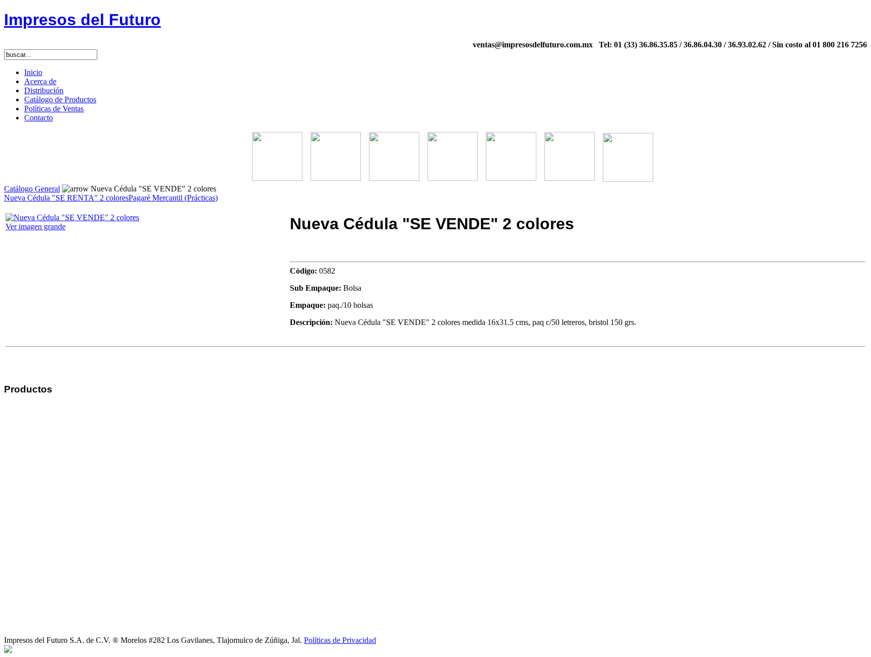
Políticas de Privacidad (340, 640)
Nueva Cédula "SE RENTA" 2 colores (66, 197)
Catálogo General (32, 188)
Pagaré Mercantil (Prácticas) (173, 197)
